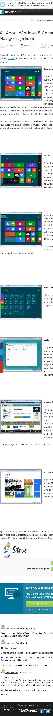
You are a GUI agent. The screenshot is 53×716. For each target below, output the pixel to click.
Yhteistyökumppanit (19, 705)
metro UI (47, 45)
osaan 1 (11, 58)
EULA (32, 705)
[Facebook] (42, 713)
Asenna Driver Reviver (40, 609)
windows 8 (45, 47)
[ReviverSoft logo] (10, 11)
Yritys (5, 705)
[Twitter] (48, 713)
